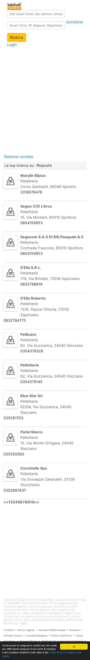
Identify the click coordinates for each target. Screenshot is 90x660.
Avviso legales (26, 630)
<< (6, 502)
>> (36, 502)
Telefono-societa (18, 156)
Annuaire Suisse (12, 635)
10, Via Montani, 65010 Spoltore (48, 217)
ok (74, 646)
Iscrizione (74, 22)
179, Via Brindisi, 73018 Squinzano (50, 278)
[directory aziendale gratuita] (14, 5)
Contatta (8, 630)
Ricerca (16, 37)
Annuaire (74, 630)
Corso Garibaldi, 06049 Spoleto (48, 186)
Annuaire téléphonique (52, 630)
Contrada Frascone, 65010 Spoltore (51, 248)
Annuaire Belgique (36, 635)
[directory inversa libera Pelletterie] (10, 180)
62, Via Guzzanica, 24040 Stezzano (51, 345)
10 (32, 502)
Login (12, 44)
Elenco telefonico (61, 635)
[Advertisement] (45, 109)
